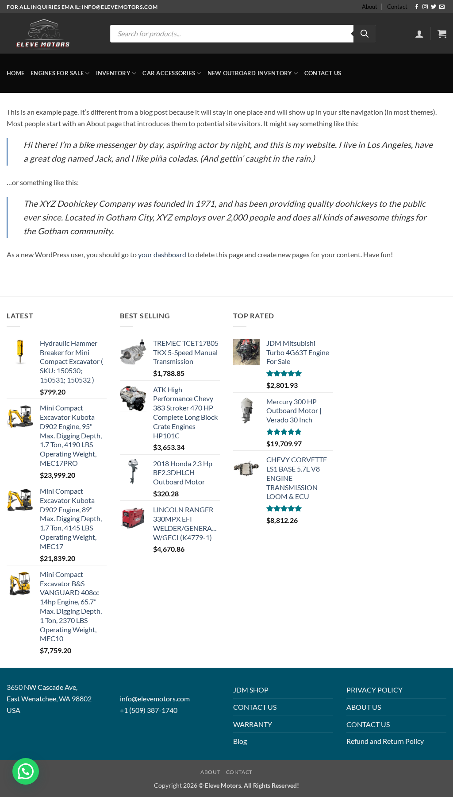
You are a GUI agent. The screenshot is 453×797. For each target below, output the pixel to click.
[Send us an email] (442, 7)
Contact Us (323, 73)
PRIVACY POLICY (374, 689)
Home (15, 73)
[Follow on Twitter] (433, 7)
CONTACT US (254, 707)
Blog (240, 741)
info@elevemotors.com (155, 698)
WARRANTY (252, 724)
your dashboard (162, 254)
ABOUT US (363, 707)
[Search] (364, 34)
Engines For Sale (57, 73)
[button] (419, 33)
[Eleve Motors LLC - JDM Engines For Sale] (43, 34)
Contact (397, 6)
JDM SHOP (251, 689)
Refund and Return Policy (385, 741)
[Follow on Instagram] (425, 7)
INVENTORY (113, 73)
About (369, 6)
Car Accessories (168, 73)
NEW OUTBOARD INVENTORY (249, 73)
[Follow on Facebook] (416, 7)
